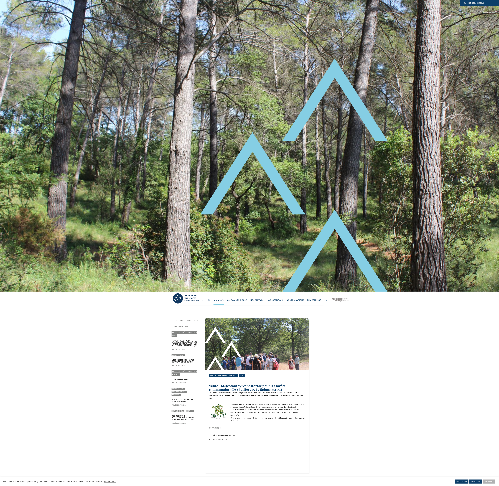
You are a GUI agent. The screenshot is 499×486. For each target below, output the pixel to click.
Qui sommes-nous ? (237, 300)
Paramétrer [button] (489, 481)
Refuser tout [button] (475, 481)
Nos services (257, 300)
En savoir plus (110, 481)
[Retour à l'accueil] (209, 300)
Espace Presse (314, 300)
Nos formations (275, 300)
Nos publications (295, 300)
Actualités (219, 300)
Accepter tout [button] (461, 481)
